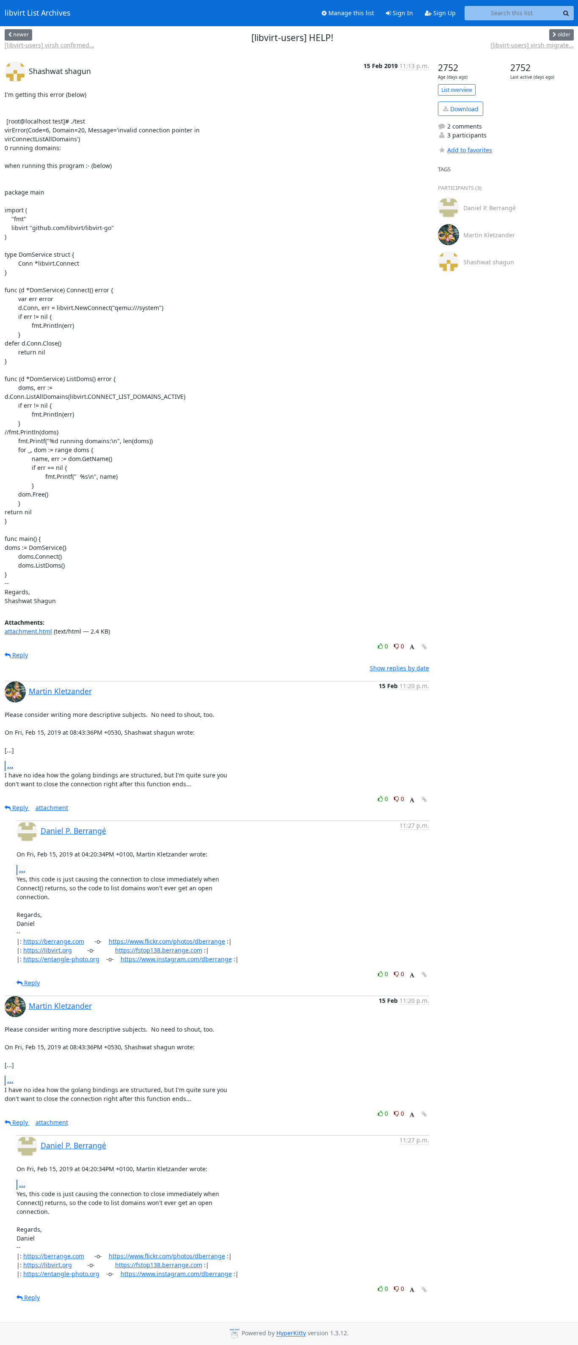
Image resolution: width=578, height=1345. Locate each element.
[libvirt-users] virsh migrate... (532, 45)
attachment (52, 808)
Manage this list (350, 13)
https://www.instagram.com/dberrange (176, 959)
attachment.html (28, 631)
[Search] (566, 13)
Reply (19, 655)
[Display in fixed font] (412, 647)
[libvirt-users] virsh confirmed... (49, 45)
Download (464, 109)
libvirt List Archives (37, 13)
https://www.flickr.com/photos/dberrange (167, 941)
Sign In (402, 13)
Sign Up (444, 13)
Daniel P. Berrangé (73, 831)
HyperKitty (291, 1333)
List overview (456, 89)
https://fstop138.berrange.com (158, 950)
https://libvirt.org (47, 950)
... (10, 765)
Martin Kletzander (60, 691)
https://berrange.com (53, 941)
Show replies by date (399, 668)
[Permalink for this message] (424, 647)
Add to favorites (469, 150)
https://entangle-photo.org (61, 959)
